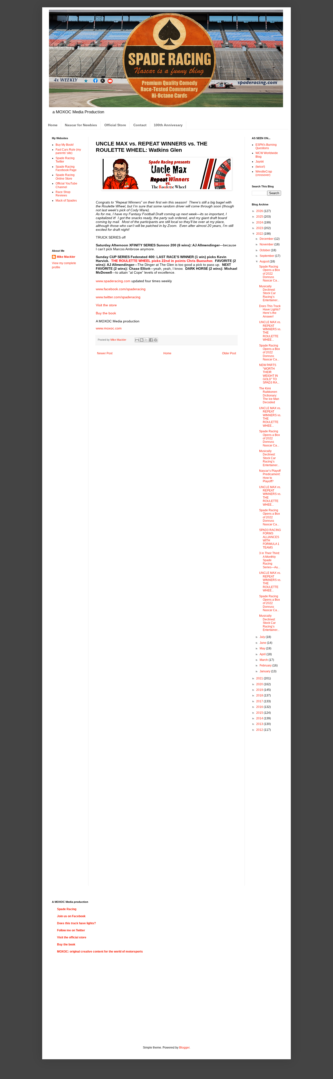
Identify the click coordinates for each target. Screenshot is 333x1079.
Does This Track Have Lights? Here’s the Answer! (270, 311)
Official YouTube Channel (66, 185)
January (265, 671)
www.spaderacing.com (113, 281)
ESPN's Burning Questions (266, 146)
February (266, 665)
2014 (260, 718)
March (264, 660)
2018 (260, 695)
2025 (260, 216)
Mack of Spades (66, 200)
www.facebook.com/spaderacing (121, 289)
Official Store (115, 125)
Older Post (229, 353)
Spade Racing (66, 909)
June (263, 643)
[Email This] (137, 339)
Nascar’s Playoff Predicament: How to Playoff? (270, 476)
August (265, 261)
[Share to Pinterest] (155, 339)
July (263, 637)
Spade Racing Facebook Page (66, 168)
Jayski (259, 161)
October (265, 250)
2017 (260, 701)
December (267, 239)
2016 (260, 707)
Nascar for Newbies (81, 125)
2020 (260, 684)
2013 (260, 724)
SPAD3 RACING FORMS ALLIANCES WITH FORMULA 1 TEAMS (270, 538)
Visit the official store (71, 937)
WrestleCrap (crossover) (263, 173)
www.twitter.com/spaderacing (118, 297)
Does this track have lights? (76, 923)
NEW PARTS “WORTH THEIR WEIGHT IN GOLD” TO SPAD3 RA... (269, 373)
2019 (260, 690)
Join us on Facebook (71, 916)
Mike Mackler (66, 257)
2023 (260, 228)
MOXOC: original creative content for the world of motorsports (100, 951)
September (267, 256)
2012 (260, 730)
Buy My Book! (65, 144)
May (263, 648)
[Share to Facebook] (150, 339)
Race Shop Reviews (63, 193)
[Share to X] (146, 339)
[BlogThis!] (141, 339)
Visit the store (106, 305)
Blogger (184, 1047)
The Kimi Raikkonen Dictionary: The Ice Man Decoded (269, 395)
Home (53, 125)
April (263, 654)
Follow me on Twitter (71, 930)
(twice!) (260, 166)
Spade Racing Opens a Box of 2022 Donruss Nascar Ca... (269, 273)
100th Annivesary (168, 125)
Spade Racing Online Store (65, 176)
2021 (260, 678)
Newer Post (104, 353)
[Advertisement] (67, 225)
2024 (260, 222)
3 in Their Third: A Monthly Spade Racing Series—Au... (269, 560)
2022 (260, 233)
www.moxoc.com (109, 328)
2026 (260, 211)
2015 (260, 712)
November (267, 244)
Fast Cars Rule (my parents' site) (68, 151)
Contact (140, 125)
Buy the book (106, 313)
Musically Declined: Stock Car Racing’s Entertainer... (269, 293)
